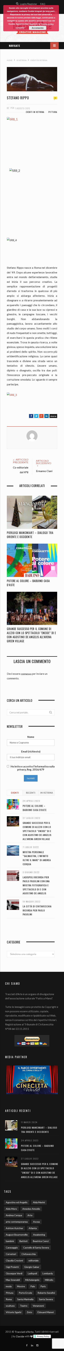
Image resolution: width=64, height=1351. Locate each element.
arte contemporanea (17, 1221)
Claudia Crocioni (14, 1260)
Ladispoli (32, 1273)
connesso (26, 674)
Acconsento (38, 27)
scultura (10, 1305)
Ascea (36, 1221)
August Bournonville (17, 1234)
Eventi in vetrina (35, 112)
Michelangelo (32, 1279)
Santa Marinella (25, 1299)
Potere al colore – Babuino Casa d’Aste (28, 583)
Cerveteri (11, 1254)
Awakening (39, 1234)
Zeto (29, 1312)
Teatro (23, 1305)
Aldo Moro (11, 1208)
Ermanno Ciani (44, 471)
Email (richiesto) (30, 751)
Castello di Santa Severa (36, 1247)
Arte (29, 1215)
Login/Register (28, 3)
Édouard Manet (46, 1312)
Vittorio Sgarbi (13, 1312)
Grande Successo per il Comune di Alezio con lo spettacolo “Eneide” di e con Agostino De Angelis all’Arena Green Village (31, 635)
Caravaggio (12, 1247)
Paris (43, 1286)
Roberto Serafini (46, 1292)
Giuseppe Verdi (14, 1273)
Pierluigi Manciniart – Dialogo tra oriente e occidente (30, 535)
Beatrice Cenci (41, 1241)
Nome (30, 736)
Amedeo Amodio (31, 1208)
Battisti (23, 1241)
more (53, 416)
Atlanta (33, 1228)
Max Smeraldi (13, 1279)
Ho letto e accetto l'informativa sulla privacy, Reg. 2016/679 (32, 768)
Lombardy (47, 1273)
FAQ (42, 3)
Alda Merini (39, 1202)
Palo (32, 1286)
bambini (10, 1241)
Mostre (21, 1286)
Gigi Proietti (12, 1266)
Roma (9, 1299)
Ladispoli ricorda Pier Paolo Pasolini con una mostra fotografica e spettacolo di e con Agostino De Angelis (36, 885)
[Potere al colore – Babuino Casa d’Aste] (32, 560)
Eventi (15, 792)
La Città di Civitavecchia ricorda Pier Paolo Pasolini (37, 910)
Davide (20, 1336)
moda (9, 1286)
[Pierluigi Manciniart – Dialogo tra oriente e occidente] (32, 512)
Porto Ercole (25, 1292)
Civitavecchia (29, 1254)
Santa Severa (46, 1299)
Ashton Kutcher (14, 1228)
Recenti (30, 792)
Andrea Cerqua (14, 1215)
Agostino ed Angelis (16, 1202)
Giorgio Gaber (31, 1266)
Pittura (52, 112)
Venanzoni (38, 1305)
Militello (49, 1279)
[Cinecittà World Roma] (32, 1079)
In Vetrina (46, 792)
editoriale (34, 1260)
